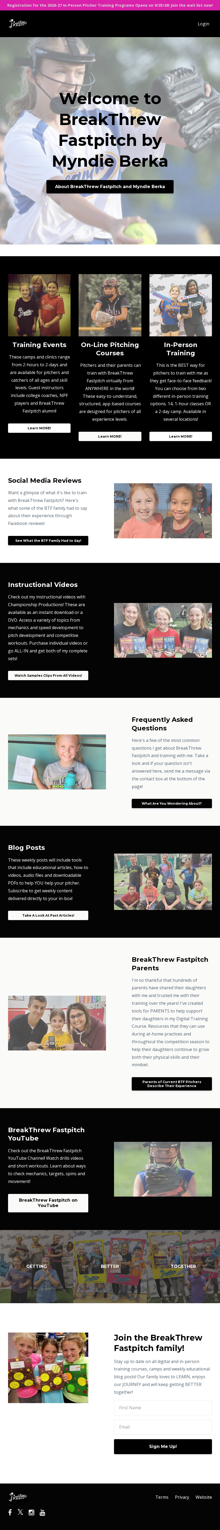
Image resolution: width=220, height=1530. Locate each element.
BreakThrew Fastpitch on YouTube (48, 1203)
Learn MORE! (39, 428)
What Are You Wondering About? (172, 803)
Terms (161, 1497)
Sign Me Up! (163, 1446)
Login (203, 24)
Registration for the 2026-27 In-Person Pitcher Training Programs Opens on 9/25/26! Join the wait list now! (110, 5)
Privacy (182, 1497)
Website (204, 1497)
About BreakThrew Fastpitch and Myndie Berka (110, 186)
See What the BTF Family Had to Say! (48, 541)
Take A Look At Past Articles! (48, 915)
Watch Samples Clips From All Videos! (48, 675)
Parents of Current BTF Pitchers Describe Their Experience (171, 1084)
